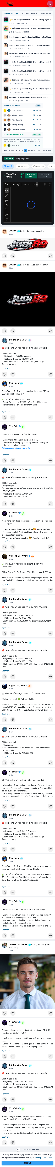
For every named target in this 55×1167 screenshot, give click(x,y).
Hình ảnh (40, 166)
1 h (10, 429)
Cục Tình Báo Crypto (18, 556)
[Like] (27, 256)
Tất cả (9, 166)
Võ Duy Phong (17, 125)
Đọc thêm (5, 368)
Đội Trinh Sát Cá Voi (18, 340)
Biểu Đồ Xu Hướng (31, 176)
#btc (29, 448)
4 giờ (11, 645)
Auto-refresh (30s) (34, 150)
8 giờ (11, 1025)
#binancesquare (9, 448)
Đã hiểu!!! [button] (27, 1163)
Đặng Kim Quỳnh (18, 129)
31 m (11, 268)
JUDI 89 (12, 231)
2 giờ (11, 473)
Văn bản (24, 166)
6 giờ (11, 775)
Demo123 (15, 145)
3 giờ (11, 602)
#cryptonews (21, 448)
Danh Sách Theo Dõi (45, 176)
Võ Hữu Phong (17, 115)
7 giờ (11, 818)
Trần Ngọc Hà (17, 120)
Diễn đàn (20, 150)
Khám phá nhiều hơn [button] (43, 1158)
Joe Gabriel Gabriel (18, 944)
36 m (11, 343)
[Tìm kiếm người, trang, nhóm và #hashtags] (50, 4)
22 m (11, 234)
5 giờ (11, 732)
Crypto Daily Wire (17, 685)
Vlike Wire (14, 426)
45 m (11, 386)
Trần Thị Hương (18, 110)
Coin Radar (14, 383)
